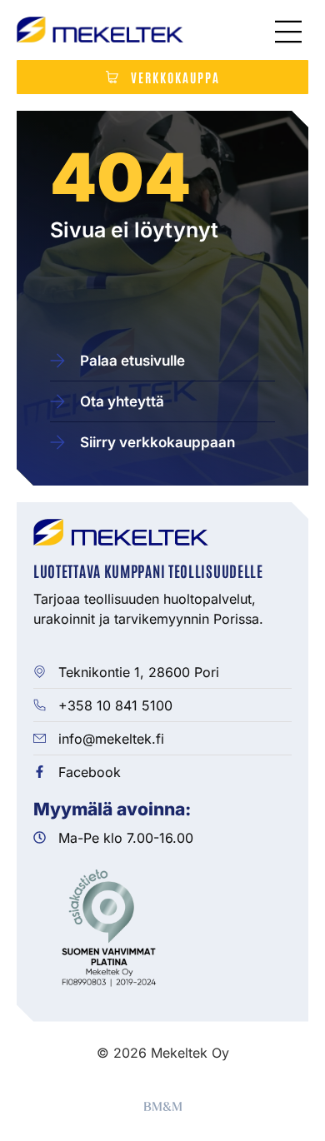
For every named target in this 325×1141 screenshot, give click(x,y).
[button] (288, 34)
